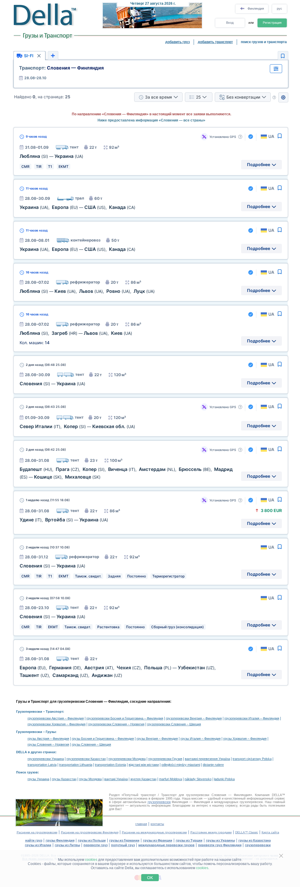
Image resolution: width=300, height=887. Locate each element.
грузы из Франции (157, 840)
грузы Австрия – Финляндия (48, 738)
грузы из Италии (38, 845)
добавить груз (177, 42)
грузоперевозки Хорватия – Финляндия (57, 724)
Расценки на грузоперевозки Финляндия (89, 832)
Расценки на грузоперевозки (37, 832)
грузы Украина (38, 779)
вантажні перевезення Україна (207, 759)
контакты (157, 824)
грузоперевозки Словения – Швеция (174, 724)
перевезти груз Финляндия (219, 845)
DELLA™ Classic (246, 832)
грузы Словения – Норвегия (48, 744)
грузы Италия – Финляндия (200, 738)
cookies (91, 860)
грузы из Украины (220, 840)
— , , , (87, 291)
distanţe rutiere (213, 764)
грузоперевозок (159, 802)
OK (150, 877)
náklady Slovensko (198, 779)
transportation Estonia (110, 764)
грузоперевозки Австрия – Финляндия (56, 718)
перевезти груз (95, 845)
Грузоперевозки (29, 711)
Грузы (50, 732)
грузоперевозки (258, 845)
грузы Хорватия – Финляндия (245, 738)
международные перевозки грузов (166, 845)
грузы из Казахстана (254, 840)
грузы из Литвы (67, 845)
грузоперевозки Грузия (165, 759)
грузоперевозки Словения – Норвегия (116, 724)
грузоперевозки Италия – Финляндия (251, 718)
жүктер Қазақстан (143, 779)
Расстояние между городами (211, 832)
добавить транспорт (215, 42)
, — (77, 426)
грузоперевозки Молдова (127, 759)
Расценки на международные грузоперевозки (154, 832)
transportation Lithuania (75, 764)
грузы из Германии (124, 840)
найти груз (33, 840)
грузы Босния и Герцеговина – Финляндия (103, 738)
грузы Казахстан (64, 779)
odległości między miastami (180, 764)
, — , (77, 207)
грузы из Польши (92, 840)
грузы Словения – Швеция (91, 744)
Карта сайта (270, 832)
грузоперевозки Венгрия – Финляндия (194, 718)
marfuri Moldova (170, 779)
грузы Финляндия (60, 840)
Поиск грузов (27, 772)
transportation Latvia (42, 764)
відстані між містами (144, 764)
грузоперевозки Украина (46, 759)
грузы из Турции (189, 840)
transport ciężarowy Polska (252, 759)
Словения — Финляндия (61, 68)
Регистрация (272, 22)
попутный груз (123, 845)
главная (141, 824)
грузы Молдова (90, 779)
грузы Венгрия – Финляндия (157, 738)
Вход (229, 22)
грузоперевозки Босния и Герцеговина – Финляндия (124, 718)
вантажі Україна (116, 779)
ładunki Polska (224, 779)
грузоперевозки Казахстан (86, 759)
